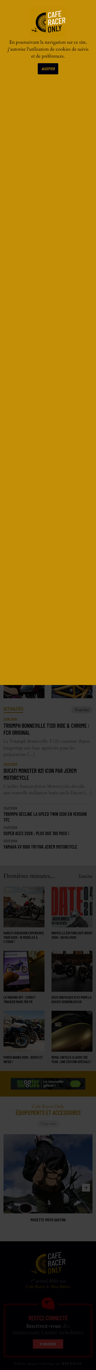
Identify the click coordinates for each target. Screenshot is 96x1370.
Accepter (48, 68)
